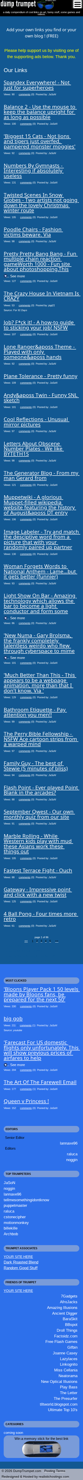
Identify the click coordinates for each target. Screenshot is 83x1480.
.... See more (15, 276)
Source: (15, 310)
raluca (72, 1154)
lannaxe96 (68, 1143)
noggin (71, 1160)
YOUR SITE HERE (18, 1257)
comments (24, 94)
